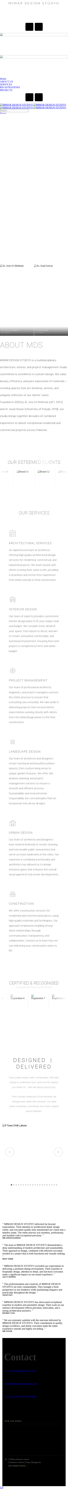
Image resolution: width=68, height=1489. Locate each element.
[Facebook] (29, 27)
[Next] (58, 1152)
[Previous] (9, 1152)
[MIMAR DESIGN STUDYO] (33, 104)
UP (1, 1487)
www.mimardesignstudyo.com (20, 1371)
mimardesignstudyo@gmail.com (21, 1383)
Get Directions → (18, 1466)
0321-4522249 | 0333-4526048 (20, 1396)
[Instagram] (39, 27)
